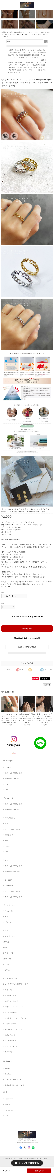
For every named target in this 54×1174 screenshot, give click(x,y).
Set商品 (6, 942)
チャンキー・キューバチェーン (15, 1018)
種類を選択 (39, 1170)
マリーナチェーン (11, 1046)
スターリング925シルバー (14, 773)
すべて (8, 669)
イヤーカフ (7, 880)
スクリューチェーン (12, 1001)
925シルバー (9, 835)
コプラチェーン (10, 1041)
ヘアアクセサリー (10, 818)
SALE (5, 947)
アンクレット (8, 885)
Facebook (9, 1099)
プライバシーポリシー (13, 1080)
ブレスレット (8, 798)
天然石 (5, 930)
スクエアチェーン (11, 1052)
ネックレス (7, 767)
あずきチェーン (10, 1035)
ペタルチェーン (10, 995)
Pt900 (7, 846)
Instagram (9, 1110)
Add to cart (27, 628)
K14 (6, 852)
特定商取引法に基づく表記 (14, 1085)
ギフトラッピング (10, 978)
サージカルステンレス (12, 779)
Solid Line (7, 959)
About (7, 1068)
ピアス (5, 823)
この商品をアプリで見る (26, 647)
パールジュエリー (10, 905)
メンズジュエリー (10, 936)
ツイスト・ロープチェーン (14, 1007)
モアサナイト (8, 953)
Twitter (8, 1104)
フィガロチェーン (11, 1024)
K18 (6, 790)
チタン (7, 784)
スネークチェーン (11, 990)
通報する (47, 685)
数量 (2, 603)
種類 (2, 592)
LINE (7, 1116)
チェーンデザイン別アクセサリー (16, 984)
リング (5, 860)
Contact (8, 1074)
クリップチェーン (11, 1012)
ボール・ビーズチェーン (13, 1029)
